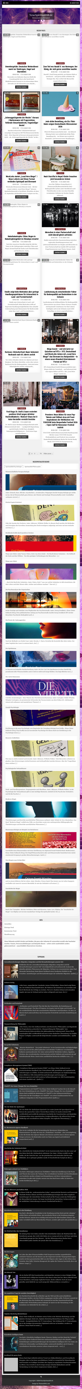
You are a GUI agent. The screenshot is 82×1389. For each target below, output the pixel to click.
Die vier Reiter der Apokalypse (14, 1106)
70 (41, 453)
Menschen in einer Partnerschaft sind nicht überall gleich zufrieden (60, 233)
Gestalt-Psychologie (12, 677)
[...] (13, 497)
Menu (6, 3)
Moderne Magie (11, 768)
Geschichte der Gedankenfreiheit (15, 1147)
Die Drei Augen (9, 1251)
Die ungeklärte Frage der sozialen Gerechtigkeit (20, 1292)
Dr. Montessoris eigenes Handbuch (16, 1127)
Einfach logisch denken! (14, 471)
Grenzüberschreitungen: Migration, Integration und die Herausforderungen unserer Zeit (33, 961)
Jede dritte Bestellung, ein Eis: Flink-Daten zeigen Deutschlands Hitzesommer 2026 (60, 124)
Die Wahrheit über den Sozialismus (16, 1230)
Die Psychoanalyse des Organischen (18, 559)
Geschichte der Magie (13, 858)
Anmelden (7, 924)
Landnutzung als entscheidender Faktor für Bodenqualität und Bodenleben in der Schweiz (60, 294)
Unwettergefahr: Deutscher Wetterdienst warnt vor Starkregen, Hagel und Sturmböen (21, 69)
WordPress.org (9, 934)
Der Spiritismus (11, 618)
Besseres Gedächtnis (13, 707)
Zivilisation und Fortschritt (13, 1003)
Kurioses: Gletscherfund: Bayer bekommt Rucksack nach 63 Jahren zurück (21, 353)
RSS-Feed (16, 74)
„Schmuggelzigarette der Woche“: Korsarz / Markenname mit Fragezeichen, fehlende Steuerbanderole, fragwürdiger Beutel (21, 121)
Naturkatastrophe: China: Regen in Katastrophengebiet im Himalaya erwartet (22, 237)
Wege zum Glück (11, 530)
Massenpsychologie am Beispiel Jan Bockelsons (22, 799)
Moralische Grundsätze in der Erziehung (17, 1210)
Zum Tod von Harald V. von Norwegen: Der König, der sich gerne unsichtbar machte (60, 67)
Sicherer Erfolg (9, 982)
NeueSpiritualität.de (41, 14)
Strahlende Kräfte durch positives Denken (20, 502)
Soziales (61, 173)
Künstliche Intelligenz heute (13, 1334)
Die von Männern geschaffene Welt (16, 1189)
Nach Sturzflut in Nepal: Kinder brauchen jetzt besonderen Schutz (60, 177)
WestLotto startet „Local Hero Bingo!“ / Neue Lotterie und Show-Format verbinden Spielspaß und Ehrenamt (22, 179)
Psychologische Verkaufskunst (16, 738)
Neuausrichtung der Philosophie (15, 1023)
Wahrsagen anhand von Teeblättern (16, 1168)
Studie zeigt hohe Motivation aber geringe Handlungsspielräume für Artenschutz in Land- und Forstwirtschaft (22, 294)
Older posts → (48, 453)
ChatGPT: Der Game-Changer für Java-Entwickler (20, 1085)
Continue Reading (22, 87)
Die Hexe (8, 886)
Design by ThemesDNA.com (41, 1383)
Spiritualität (61, 229)
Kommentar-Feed (10, 931)
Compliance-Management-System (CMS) (18, 1065)
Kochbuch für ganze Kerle (13, 1355)
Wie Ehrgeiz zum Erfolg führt (15, 829)
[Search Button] (41, 1376)
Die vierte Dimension (13, 646)
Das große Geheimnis (11, 1044)
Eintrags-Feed (9, 927)
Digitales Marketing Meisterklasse (15, 1313)
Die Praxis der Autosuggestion (16, 589)
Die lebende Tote (9, 1272)
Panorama (22, 63)
